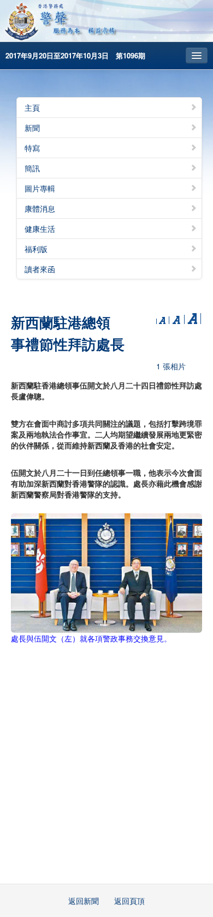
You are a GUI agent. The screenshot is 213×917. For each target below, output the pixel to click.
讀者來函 (40, 268)
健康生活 (40, 228)
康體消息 (40, 208)
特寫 (32, 147)
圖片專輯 (40, 188)
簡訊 (32, 168)
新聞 (32, 127)
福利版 (36, 248)
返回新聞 (83, 900)
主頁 (32, 107)
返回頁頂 (129, 900)
